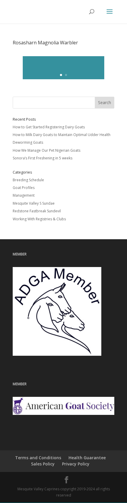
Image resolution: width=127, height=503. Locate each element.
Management (24, 195)
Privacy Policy (75, 464)
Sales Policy (43, 464)
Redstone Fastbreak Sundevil (37, 211)
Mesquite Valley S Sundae (34, 203)
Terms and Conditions (38, 457)
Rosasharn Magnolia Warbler (45, 42)
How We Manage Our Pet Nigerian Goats (46, 150)
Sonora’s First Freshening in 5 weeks (42, 158)
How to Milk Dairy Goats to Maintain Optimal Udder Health (61, 134)
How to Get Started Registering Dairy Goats (49, 127)
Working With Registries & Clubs (39, 218)
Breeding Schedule (28, 179)
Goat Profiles (24, 187)
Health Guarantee (87, 457)
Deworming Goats (28, 142)
